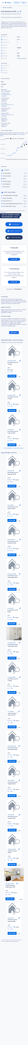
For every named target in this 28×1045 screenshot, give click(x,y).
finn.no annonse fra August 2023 (11, 17)
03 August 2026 (12, 574)
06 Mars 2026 (11, 539)
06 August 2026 (9, 883)
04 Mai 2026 (11, 780)
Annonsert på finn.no (6, 94)
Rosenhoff (19, 58)
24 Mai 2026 (11, 814)
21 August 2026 (11, 642)
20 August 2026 (11, 360)
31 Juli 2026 (10, 608)
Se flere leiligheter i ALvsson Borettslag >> (14, 448)
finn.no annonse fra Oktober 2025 (11, 14)
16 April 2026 (10, 471)
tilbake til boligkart (7, 7)
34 (19, 658)
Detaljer (12, 376)
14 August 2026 (12, 849)
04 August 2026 (12, 746)
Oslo (18, 11)
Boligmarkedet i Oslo (10, 217)
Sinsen (24, 58)
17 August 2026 (11, 395)
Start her (14, 259)
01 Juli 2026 (10, 429)
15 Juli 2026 (10, 918)
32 (22, 899)
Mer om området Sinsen (10, 215)
